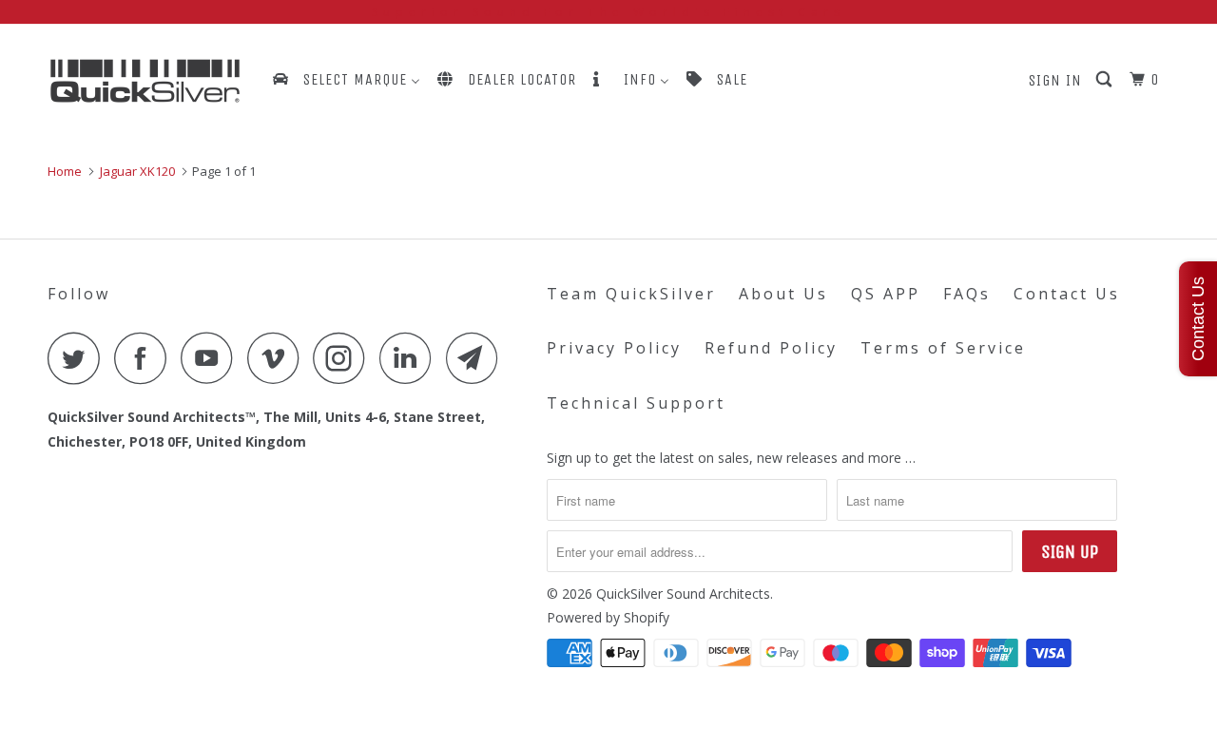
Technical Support (636, 403)
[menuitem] (345, 79)
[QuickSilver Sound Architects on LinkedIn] (410, 358)
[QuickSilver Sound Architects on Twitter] (79, 358)
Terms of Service (943, 347)
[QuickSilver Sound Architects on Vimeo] (278, 358)
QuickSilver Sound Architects (683, 593)
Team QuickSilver (631, 293)
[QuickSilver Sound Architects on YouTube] (212, 358)
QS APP (885, 293)
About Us (783, 293)
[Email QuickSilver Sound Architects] (477, 358)
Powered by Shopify (608, 617)
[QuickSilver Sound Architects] (145, 81)
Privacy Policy (614, 347)
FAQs (967, 293)
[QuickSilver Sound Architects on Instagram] (344, 358)
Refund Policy (771, 347)
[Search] (1105, 80)
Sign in (1055, 80)
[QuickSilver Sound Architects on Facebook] (145, 358)
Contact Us (1067, 293)
